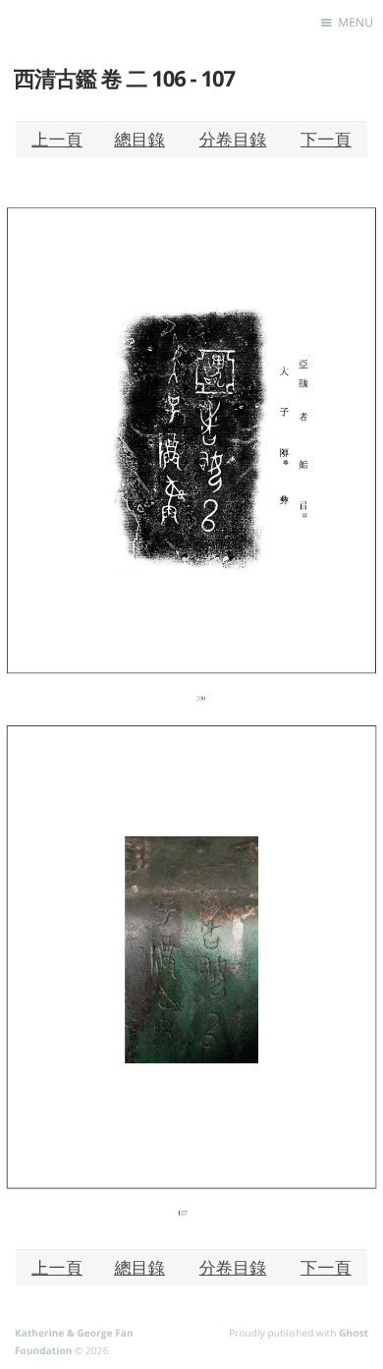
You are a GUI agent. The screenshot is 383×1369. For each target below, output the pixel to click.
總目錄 (139, 139)
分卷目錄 (233, 139)
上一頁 (56, 139)
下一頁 (326, 139)
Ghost (353, 1333)
